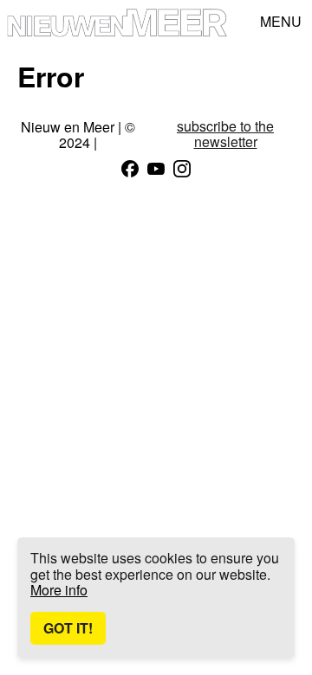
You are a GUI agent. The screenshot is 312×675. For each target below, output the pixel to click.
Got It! (68, 628)
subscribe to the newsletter (225, 135)
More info (59, 590)
